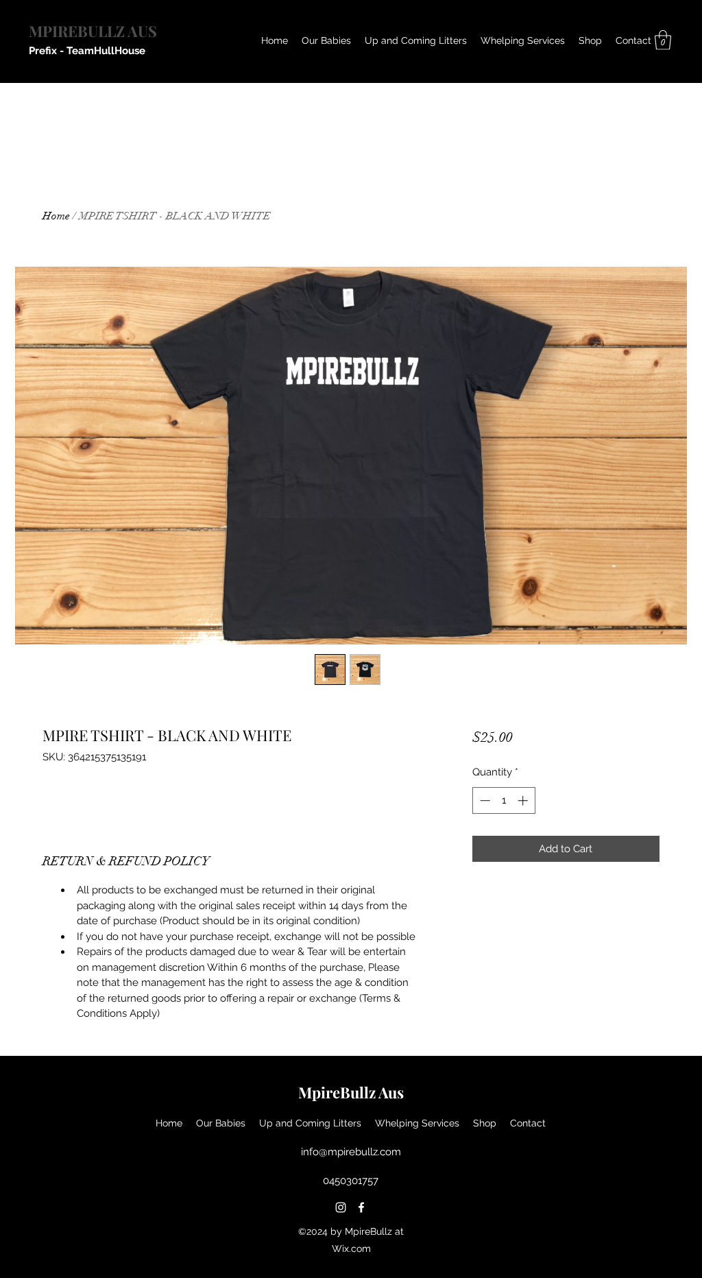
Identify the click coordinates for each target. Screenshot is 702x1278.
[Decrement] (483, 800)
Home (56, 216)
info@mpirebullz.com (351, 1152)
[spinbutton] (503, 800)
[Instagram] (341, 1207)
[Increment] (524, 800)
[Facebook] (361, 1207)
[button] (663, 40)
